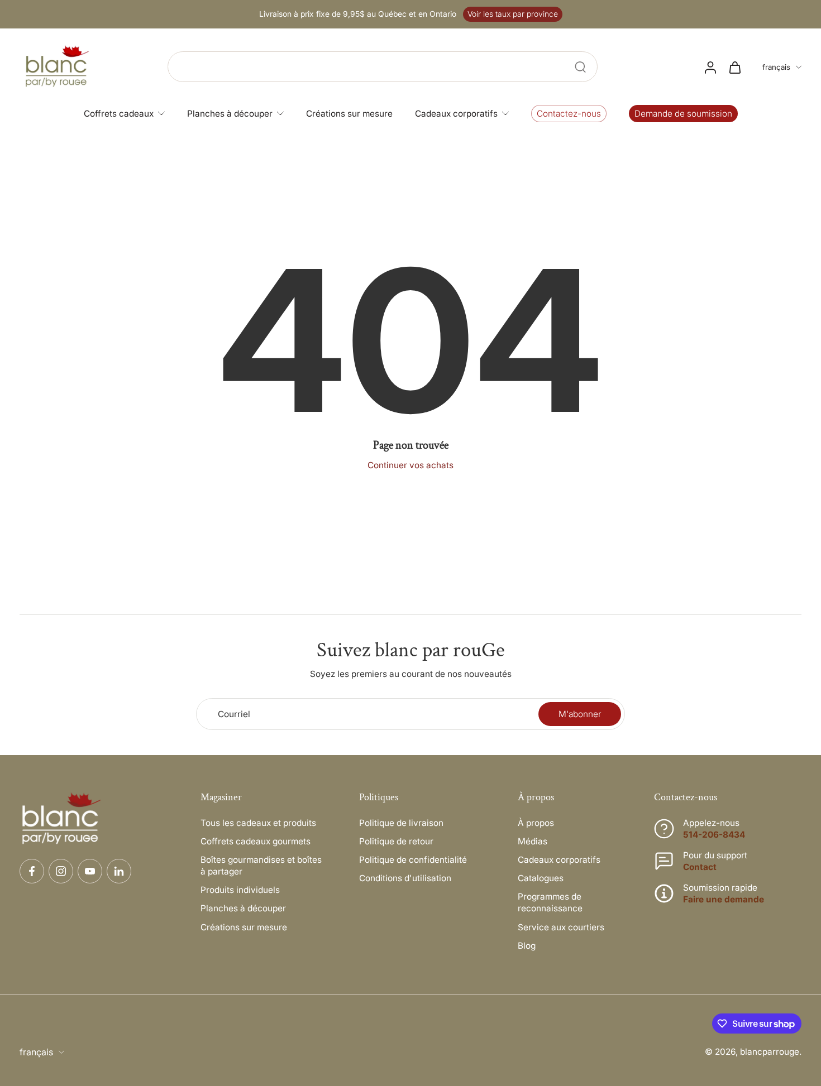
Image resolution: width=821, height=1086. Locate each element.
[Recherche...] (580, 67)
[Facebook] (32, 871)
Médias (532, 841)
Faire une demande (723, 899)
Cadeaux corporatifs (559, 859)
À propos (536, 823)
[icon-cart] (734, 67)
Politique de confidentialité (413, 859)
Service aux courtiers (561, 927)
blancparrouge (769, 1051)
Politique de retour (396, 841)
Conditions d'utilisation (405, 878)
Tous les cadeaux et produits (258, 823)
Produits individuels (240, 890)
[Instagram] (61, 871)
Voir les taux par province (512, 13)
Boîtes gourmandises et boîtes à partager (261, 865)
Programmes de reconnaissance (550, 902)
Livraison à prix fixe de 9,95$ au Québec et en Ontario (357, 13)
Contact (700, 867)
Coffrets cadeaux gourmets (256, 841)
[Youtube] (90, 871)
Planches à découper (243, 908)
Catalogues (541, 878)
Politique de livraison (401, 823)
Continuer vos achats (410, 465)
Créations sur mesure (244, 927)
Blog (527, 945)
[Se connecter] (710, 67)
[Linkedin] (119, 871)
